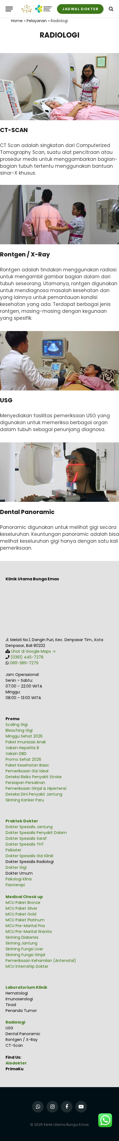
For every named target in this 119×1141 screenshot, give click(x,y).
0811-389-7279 (24, 663)
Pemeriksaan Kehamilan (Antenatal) (41, 960)
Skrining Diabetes (22, 937)
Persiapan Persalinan (25, 782)
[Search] (110, 9)
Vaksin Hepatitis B (22, 748)
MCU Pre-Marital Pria (25, 925)
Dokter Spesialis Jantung (29, 827)
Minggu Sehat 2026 (24, 736)
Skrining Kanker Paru (25, 800)
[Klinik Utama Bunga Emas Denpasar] (37, 9)
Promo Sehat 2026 (23, 759)
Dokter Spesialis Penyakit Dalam (36, 832)
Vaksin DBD (16, 753)
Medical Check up (24, 896)
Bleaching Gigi (19, 730)
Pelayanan (37, 20)
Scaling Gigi (17, 724)
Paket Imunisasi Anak (26, 742)
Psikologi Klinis (19, 879)
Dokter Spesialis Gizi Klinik (29, 856)
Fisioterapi (15, 885)
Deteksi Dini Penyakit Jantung (34, 794)
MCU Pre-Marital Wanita (29, 931)
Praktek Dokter (22, 821)
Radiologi (15, 1022)
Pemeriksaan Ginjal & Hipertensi (36, 788)
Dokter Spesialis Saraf (26, 838)
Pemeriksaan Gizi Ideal (27, 771)
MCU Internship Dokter (27, 966)
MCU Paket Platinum (25, 920)
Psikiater (13, 850)
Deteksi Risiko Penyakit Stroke (34, 777)
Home (17, 20)
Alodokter (16, 1063)
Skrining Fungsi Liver (24, 949)
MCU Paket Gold (21, 914)
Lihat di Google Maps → (33, 651)
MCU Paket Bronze (23, 902)
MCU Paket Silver (21, 908)
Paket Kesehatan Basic (27, 765)
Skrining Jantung (21, 943)
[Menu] (9, 9)
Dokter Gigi (16, 867)
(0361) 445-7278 (27, 657)
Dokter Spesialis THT (25, 844)
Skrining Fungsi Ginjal (25, 955)
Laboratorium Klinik (26, 987)
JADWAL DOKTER (80, 9)
